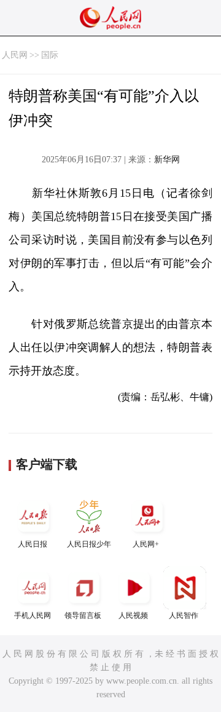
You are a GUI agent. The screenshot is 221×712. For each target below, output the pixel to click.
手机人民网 (32, 615)
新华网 (167, 159)
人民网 (15, 55)
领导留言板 (82, 615)
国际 (49, 55)
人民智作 (183, 615)
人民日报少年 (89, 544)
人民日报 (32, 544)
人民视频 (133, 615)
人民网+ (146, 544)
